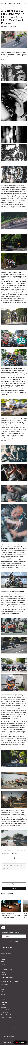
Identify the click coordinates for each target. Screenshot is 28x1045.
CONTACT (3, 964)
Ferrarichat (4, 1002)
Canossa (3, 1004)
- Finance (3, 992)
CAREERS (3, 974)
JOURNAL (3, 959)
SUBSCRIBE (14, 942)
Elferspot (3, 1020)
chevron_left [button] (1, 898)
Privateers (14, 853)
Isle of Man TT (11, 850)
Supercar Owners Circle (7, 1015)
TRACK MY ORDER (5, 967)
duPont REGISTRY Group (10, 1027)
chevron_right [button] (26, 898)
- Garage (3, 999)
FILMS (2, 956)
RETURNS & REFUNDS (6, 969)
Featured (4, 850)
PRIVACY (3, 972)
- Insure (3, 994)
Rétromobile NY (5, 1009)
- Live (2, 997)
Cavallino (3, 1007)
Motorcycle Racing (6, 853)
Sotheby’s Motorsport (6, 1017)
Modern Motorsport (20, 850)
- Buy (2, 986)
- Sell (2, 989)
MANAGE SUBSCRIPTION (7, 977)
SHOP (2, 962)
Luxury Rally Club (5, 1012)
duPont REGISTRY (5, 984)
